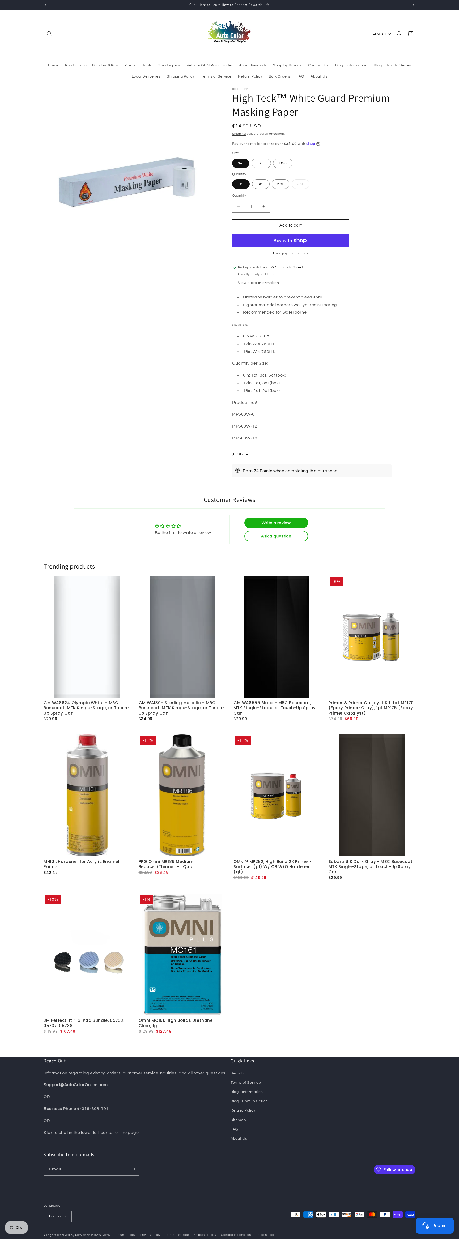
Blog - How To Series (249, 1101)
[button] (49, 34)
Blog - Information (247, 1092)
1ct (241, 184)
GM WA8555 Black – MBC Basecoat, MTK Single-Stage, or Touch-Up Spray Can (274, 708)
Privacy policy (150, 1234)
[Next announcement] (413, 5)
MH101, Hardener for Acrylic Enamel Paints (81, 864)
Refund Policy (243, 1110)
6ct (280, 184)
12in (261, 163)
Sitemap (238, 1120)
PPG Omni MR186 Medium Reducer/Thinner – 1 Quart (167, 864)
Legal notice (265, 1234)
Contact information (236, 1234)
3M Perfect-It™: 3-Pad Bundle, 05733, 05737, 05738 (84, 1023)
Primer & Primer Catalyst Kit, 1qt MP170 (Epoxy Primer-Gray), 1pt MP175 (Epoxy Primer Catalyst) (371, 708)
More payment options (290, 253)
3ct (261, 184)
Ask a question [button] (276, 536)
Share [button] (242, 454)
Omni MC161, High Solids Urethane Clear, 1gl (176, 1023)
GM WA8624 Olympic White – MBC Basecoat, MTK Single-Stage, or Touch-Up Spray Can (87, 708)
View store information (258, 283)
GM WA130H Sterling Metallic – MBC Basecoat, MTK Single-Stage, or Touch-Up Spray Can (182, 708)
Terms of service (177, 1234)
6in (241, 163)
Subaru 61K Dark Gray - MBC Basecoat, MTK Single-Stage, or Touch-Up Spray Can (371, 867)
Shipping (239, 133)
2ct (303, 185)
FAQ (234, 1129)
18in (283, 163)
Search (237, 1073)
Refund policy (125, 1234)
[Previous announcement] (45, 5)
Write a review (276, 523)
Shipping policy (205, 1234)
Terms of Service (246, 1082)
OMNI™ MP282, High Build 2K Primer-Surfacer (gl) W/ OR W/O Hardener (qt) (272, 867)
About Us (239, 1138)
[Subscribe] (133, 1169)
